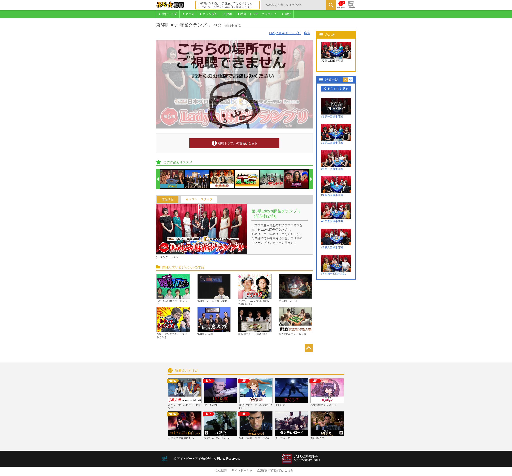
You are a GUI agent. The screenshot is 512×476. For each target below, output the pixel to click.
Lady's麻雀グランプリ (285, 33)
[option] (172, 179)
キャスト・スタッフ (199, 199)
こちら (203, 6)
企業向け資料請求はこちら (275, 470)
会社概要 (221, 470)
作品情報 (168, 199)
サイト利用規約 (242, 470)
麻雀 (307, 33)
